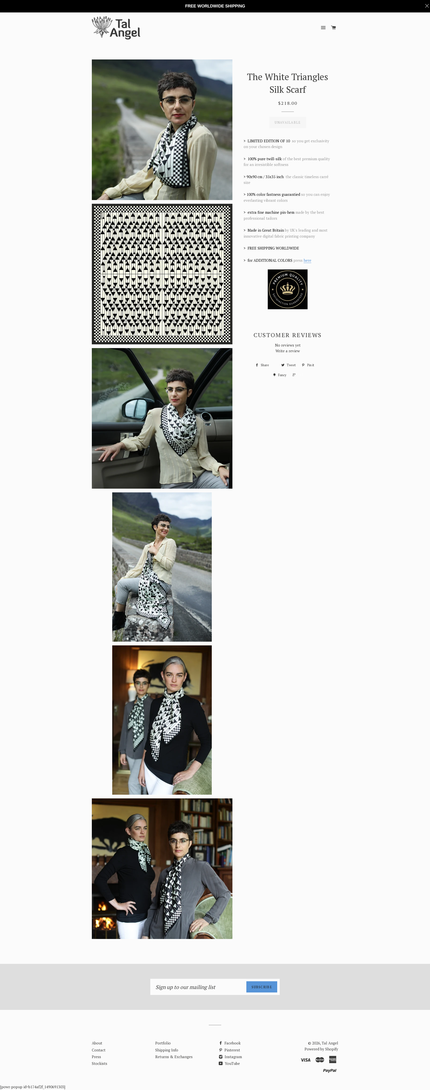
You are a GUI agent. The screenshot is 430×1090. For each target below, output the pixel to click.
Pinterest (231, 1049)
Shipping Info (166, 1049)
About (97, 1042)
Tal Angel (330, 1042)
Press (96, 1056)
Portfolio (163, 1042)
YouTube (232, 1063)
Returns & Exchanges (174, 1056)
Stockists (99, 1063)
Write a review (287, 350)
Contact (99, 1049)
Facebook (232, 1042)
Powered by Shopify (321, 1048)
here (307, 260)
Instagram (233, 1056)
